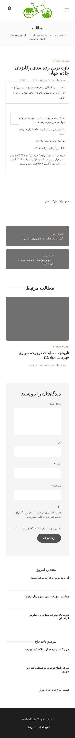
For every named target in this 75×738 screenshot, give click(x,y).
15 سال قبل (44, 80)
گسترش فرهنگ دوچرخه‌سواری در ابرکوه (42, 238)
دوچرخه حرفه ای (40, 35)
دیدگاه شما (54, 404)
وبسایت (56, 485)
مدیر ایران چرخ (58, 80)
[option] (37, 331)
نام (58, 442)
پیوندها (31, 727)
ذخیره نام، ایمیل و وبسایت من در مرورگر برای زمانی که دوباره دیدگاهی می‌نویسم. (38, 515)
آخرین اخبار (44, 727)
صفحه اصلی (59, 35)
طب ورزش (48, 255)
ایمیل (57, 464)
